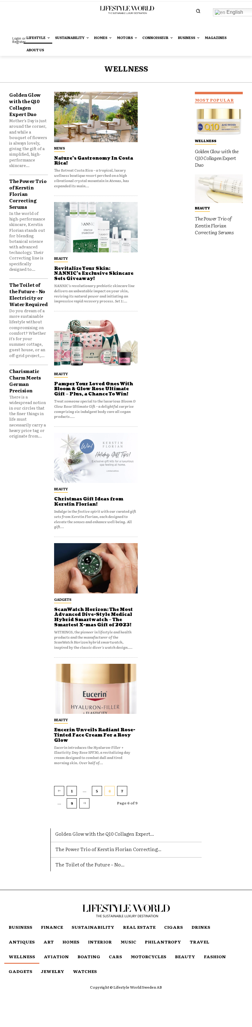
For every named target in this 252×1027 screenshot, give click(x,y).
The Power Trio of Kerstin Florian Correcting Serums (214, 225)
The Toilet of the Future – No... (89, 864)
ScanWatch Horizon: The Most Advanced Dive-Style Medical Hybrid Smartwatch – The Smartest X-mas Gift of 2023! (93, 617)
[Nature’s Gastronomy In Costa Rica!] (96, 117)
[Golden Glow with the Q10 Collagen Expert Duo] (219, 121)
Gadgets (62, 599)
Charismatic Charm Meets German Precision (25, 381)
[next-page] (84, 803)
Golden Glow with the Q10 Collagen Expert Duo (25, 104)
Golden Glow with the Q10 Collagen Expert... (104, 833)
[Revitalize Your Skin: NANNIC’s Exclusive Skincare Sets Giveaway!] (96, 227)
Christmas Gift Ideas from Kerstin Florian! (88, 501)
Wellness (205, 140)
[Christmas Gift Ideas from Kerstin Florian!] (96, 458)
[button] (198, 11)
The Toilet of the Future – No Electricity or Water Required (28, 294)
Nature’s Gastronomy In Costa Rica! (93, 160)
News (59, 148)
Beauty (61, 258)
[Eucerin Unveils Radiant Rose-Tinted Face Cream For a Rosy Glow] (96, 689)
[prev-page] (59, 791)
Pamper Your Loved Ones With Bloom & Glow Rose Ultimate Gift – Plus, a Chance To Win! (93, 389)
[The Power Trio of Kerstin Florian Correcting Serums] (219, 188)
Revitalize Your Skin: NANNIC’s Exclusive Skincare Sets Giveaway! (93, 274)
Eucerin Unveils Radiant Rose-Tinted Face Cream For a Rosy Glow (94, 735)
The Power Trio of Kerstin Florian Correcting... (108, 849)
